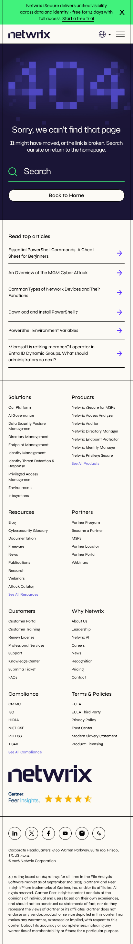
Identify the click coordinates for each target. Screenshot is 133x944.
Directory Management (28, 436)
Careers (78, 645)
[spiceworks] (98, 833)
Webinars (16, 578)
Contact (79, 677)
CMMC (14, 704)
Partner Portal (84, 554)
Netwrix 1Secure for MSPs (93, 407)
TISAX (13, 744)
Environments (20, 487)
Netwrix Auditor (85, 423)
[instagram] (82, 833)
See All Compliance (25, 752)
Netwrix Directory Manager (95, 431)
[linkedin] (14, 833)
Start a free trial (78, 18)
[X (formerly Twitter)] (31, 833)
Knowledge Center (24, 661)
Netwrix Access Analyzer (93, 415)
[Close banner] (122, 12)
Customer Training (24, 629)
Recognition (82, 661)
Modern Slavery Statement (94, 736)
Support (15, 653)
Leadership (81, 629)
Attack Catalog (21, 586)
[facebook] (48, 833)
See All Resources (23, 594)
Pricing (78, 669)
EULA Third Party (86, 712)
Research (16, 570)
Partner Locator (85, 546)
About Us (79, 621)
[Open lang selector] (104, 34)
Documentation (22, 538)
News (13, 554)
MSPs (76, 538)
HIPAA (13, 720)
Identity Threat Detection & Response (31, 464)
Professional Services (26, 645)
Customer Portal (22, 621)
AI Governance (21, 415)
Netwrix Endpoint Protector (95, 439)
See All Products (85, 463)
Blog (12, 522)
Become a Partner (87, 530)
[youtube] (65, 833)
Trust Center (82, 728)
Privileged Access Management (23, 477)
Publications (19, 562)
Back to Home (66, 195)
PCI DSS (15, 736)
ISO (11, 712)
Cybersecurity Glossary (28, 530)
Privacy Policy (84, 720)
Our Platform (19, 407)
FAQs (12, 677)
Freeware (16, 546)
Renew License (21, 637)
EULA (76, 704)
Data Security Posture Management (27, 426)
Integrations (18, 495)
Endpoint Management (28, 444)
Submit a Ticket (22, 669)
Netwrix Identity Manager (93, 447)
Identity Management (27, 453)
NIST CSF (16, 728)
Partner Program (86, 522)
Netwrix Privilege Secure (92, 455)
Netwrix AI (80, 637)
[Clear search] (119, 171)
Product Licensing (87, 744)
